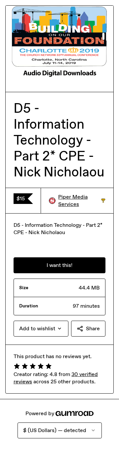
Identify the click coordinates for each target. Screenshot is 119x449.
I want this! (59, 265)
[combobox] (41, 329)
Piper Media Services (81, 200)
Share (93, 328)
